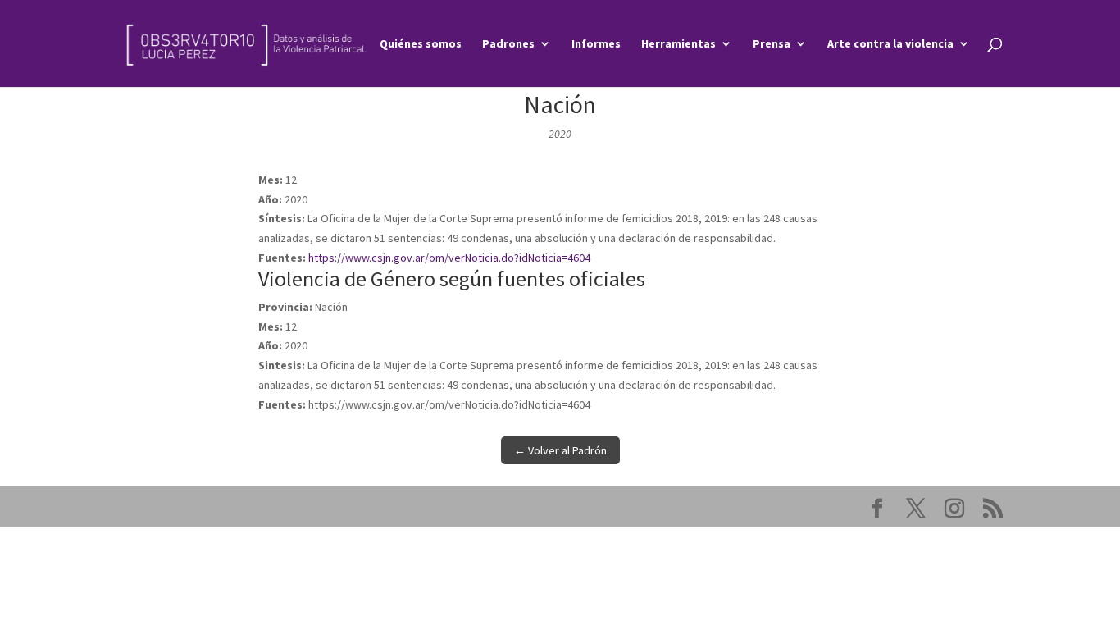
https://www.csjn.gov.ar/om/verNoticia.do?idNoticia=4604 (449, 257)
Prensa (771, 44)
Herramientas (678, 44)
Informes (596, 44)
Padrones (508, 44)
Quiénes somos (421, 44)
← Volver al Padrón (560, 450)
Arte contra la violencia (890, 44)
